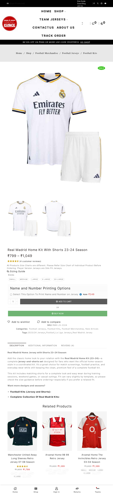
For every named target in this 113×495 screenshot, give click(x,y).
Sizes (11, 275)
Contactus (43, 27)
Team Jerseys (52, 19)
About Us (66, 27)
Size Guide (81, 1)
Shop (59, 11)
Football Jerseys (70, 53)
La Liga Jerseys (63, 332)
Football (50, 332)
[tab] (17, 345)
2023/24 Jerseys (36, 332)
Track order (53, 35)
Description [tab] (17, 345)
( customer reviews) (30, 261)
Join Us (80, 6)
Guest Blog (81, 3)
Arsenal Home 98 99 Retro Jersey (57, 456)
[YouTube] (105, 4)
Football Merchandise (46, 53)
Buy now (59, 313)
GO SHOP (85, 42)
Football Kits (90, 53)
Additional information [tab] (42, 345)
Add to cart (65, 301)
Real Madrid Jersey (82, 332)
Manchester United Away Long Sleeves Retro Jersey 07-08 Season (22, 458)
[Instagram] (101, 4)
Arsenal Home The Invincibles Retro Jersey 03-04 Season (92, 458)
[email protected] (17, 3)
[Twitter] (98, 4)
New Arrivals (91, 329)
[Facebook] (94, 4)
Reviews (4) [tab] (67, 345)
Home (46, 11)
